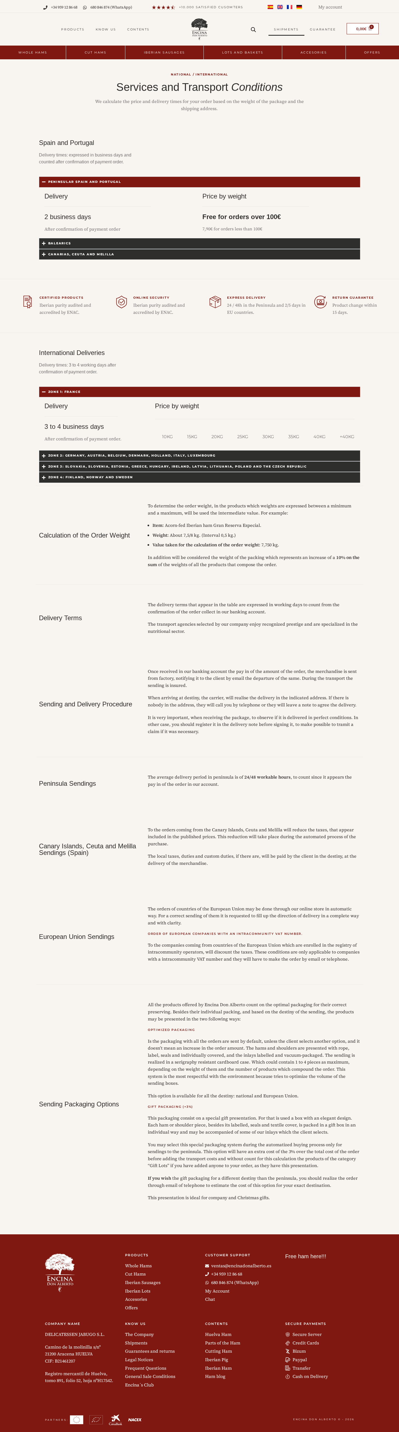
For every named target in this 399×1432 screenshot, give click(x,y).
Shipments (286, 29)
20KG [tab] (217, 436)
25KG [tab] (242, 436)
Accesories (314, 52)
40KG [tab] (319, 436)
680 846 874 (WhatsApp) (111, 7)
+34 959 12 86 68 (64, 7)
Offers (372, 52)
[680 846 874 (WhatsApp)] (85, 7)
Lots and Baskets (242, 52)
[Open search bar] (253, 29)
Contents (138, 29)
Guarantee (323, 29)
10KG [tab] (167, 436)
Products (72, 29)
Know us (106, 29)
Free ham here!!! (305, 1256)
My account (330, 7)
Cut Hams (96, 52)
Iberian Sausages (164, 52)
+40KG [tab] (347, 436)
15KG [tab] (192, 436)
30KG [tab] (268, 436)
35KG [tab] (293, 436)
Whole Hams (32, 52)
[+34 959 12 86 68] (45, 7)
